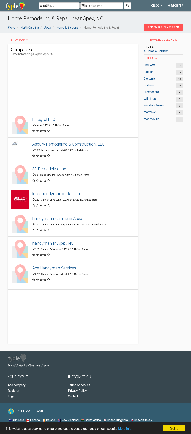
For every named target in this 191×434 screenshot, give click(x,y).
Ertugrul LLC (43, 119)
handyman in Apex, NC (53, 243)
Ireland (50, 420)
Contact (73, 396)
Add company (17, 385)
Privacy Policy (77, 390)
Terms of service (79, 385)
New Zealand (70, 420)
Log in (158, 5)
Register (176, 5)
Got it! (174, 428)
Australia (18, 420)
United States (142, 420)
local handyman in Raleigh (56, 193)
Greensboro (151, 92)
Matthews (150, 112)
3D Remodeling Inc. (49, 168)
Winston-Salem (154, 105)
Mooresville (151, 119)
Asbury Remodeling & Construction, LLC (68, 144)
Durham (149, 85)
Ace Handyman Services (54, 268)
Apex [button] (150, 57)
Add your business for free (163, 28)
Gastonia (149, 78)
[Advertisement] (79, 85)
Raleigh (148, 72)
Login (11, 396)
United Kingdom (117, 420)
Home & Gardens (158, 51)
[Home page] (15, 5)
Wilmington (151, 98)
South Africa (92, 420)
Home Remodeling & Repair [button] (163, 40)
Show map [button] (18, 39)
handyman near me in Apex (57, 218)
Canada (34, 420)
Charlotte (149, 65)
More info (124, 428)
